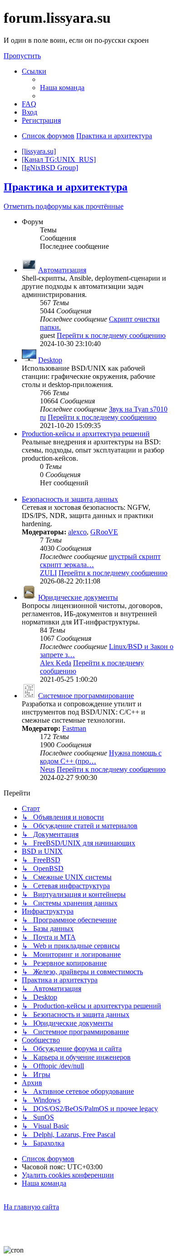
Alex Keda (55, 663)
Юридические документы (78, 597)
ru (43, 417)
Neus (47, 769)
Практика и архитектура (66, 187)
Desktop (50, 360)
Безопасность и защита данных (70, 499)
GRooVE (104, 532)
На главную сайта (31, 1207)
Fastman (74, 728)
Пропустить (22, 56)
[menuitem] (62, 87)
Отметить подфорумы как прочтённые (63, 206)
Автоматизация (62, 270)
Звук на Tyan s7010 (138, 409)
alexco (77, 532)
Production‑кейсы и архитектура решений (86, 434)
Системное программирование (86, 695)
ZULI (48, 573)
